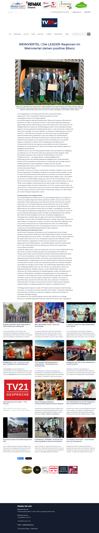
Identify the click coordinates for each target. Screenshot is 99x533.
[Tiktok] (16, 12)
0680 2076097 (87, 12)
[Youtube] (9, 12)
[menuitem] (11, 34)
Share (21, 458)
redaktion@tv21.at (76, 12)
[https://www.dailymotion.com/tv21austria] (14, 12)
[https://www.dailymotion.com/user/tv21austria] (21, 12)
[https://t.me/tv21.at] (18, 12)
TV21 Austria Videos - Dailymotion (27, 528)
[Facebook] (11, 12)
